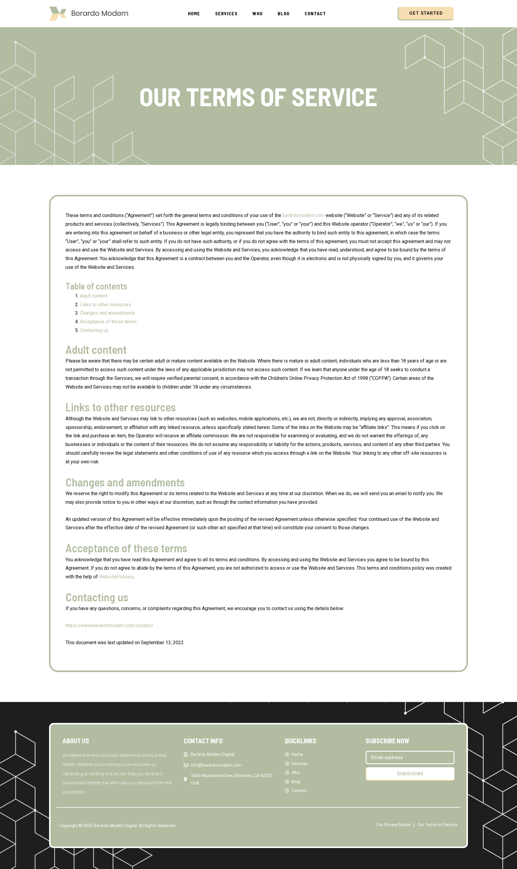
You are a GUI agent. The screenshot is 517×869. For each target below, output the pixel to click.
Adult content (93, 296)
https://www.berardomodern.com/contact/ (109, 625)
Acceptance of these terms (108, 321)
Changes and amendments (107, 313)
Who (258, 13)
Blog (284, 13)
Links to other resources (105, 304)
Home (194, 13)
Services (226, 13)
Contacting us (94, 330)
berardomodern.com (303, 215)
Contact (315, 13)
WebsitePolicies (116, 577)
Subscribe (410, 774)
